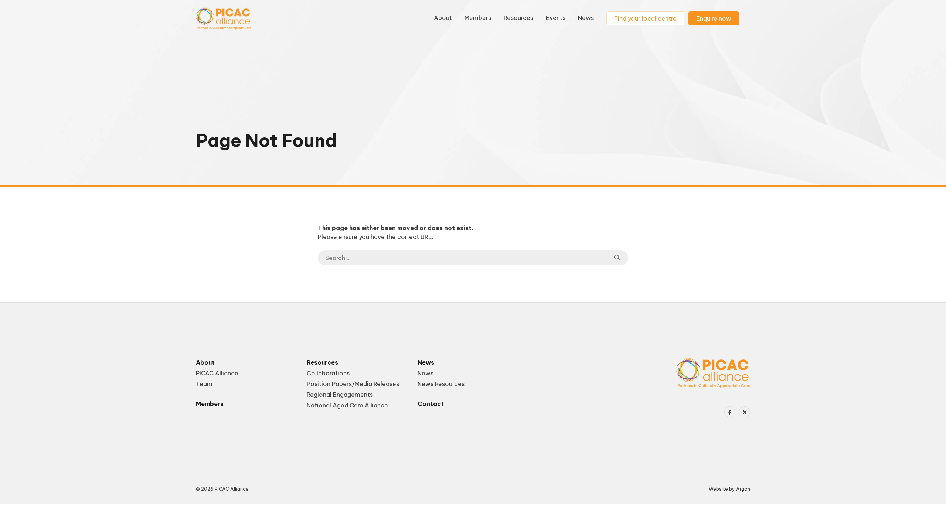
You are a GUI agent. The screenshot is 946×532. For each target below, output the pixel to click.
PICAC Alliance (217, 373)
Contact (431, 403)
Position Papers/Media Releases (353, 384)
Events (555, 17)
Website (718, 489)
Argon (743, 489)
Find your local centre (645, 18)
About (443, 17)
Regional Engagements (340, 394)
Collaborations (328, 373)
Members (478, 17)
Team (204, 384)
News (586, 17)
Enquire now (713, 18)
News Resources (441, 384)
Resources (518, 17)
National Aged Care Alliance (347, 405)
